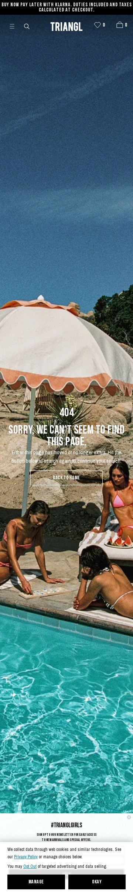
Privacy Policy (26, 857)
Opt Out (30, 866)
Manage (36, 882)
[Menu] (15, 26)
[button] (119, 24)
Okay (97, 882)
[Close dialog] (129, 817)
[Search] (27, 26)
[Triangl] (66, 26)
